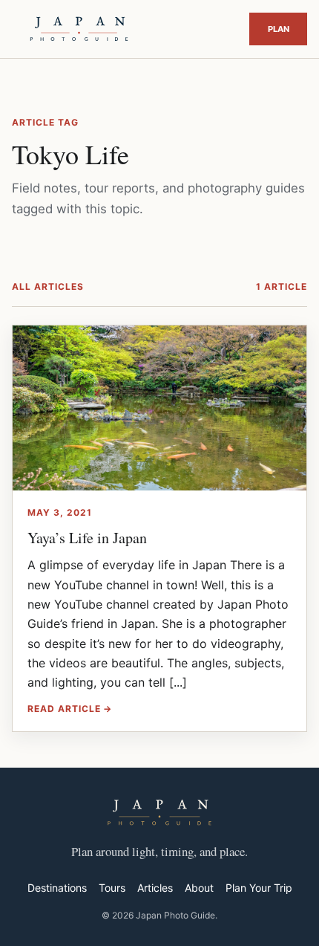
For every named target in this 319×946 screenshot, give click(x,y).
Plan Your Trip (278, 29)
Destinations (57, 887)
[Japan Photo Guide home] (79, 29)
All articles (48, 286)
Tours (112, 887)
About (199, 887)
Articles (155, 887)
